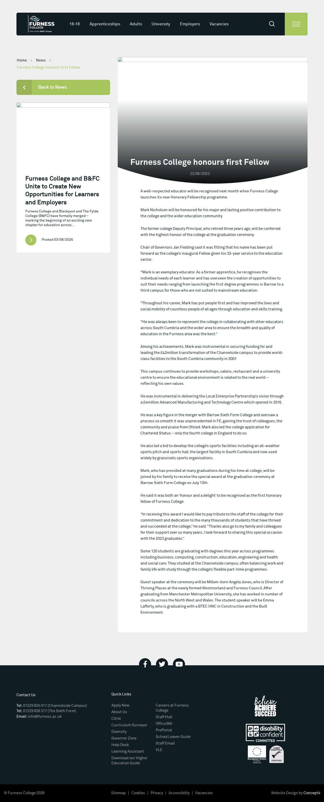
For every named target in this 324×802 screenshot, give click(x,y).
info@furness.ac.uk (45, 716)
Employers (190, 24)
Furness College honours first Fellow (48, 67)
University (161, 24)
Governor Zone (123, 738)
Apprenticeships (105, 24)
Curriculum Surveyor (129, 725)
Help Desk (120, 745)
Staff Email (165, 743)
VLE (159, 750)
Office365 (164, 724)
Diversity (119, 732)
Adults (136, 24)
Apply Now (120, 705)
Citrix (116, 718)
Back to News (52, 87)
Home (22, 60)
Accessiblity (179, 793)
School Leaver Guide (173, 737)
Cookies (138, 793)
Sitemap (118, 793)
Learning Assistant (127, 751)
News (41, 60)
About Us (119, 712)
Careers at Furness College (172, 708)
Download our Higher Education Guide (129, 760)
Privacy (157, 793)
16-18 (74, 24)
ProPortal (164, 730)
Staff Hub (164, 717)
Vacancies (219, 24)
